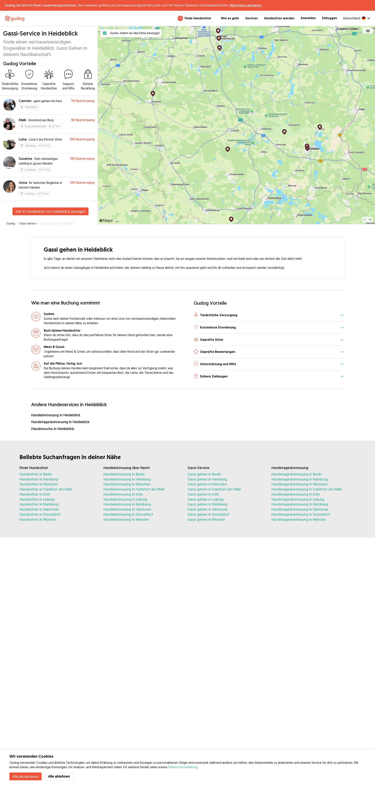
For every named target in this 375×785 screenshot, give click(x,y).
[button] (269, 315)
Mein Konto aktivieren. (246, 5)
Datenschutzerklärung (183, 767)
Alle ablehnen (59, 776)
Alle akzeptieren (25, 776)
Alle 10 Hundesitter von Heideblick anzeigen (50, 211)
